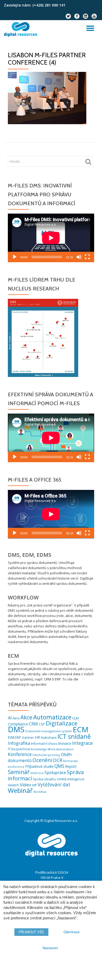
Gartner (28, 737)
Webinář (20, 790)
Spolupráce (55, 772)
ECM (80, 729)
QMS (59, 766)
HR (37, 737)
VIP (34, 785)
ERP (18, 737)
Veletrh (13, 785)
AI (10, 718)
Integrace (82, 743)
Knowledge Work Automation (52, 749)
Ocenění (42, 760)
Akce (26, 717)
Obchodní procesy (46, 755)
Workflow (39, 792)
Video (25, 785)
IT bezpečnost (19, 749)
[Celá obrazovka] (87, 257)
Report (71, 766)
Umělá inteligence (70, 779)
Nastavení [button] (50, 948)
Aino (16, 718)
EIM (11, 737)
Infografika (19, 743)
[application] (51, 238)
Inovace (64, 743)
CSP (42, 724)
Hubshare (49, 737)
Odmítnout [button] (72, 932)
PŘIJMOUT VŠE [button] (31, 932)
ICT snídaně (74, 736)
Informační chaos (44, 743)
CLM (75, 718)
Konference (20, 754)
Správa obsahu (44, 779)
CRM (33, 724)
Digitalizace (61, 723)
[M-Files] (21, 29)
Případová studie (39, 766)
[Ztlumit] (79, 257)
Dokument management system (48, 731)
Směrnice (37, 773)
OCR (57, 760)
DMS (16, 729)
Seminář (19, 772)
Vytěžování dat (54, 784)
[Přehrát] (14, 257)
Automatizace (52, 717)
